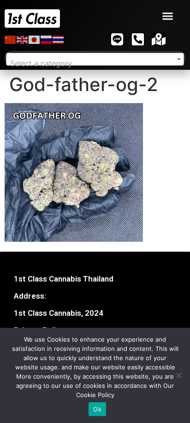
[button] (168, 16)
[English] (23, 39)
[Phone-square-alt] (138, 39)
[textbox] (95, 63)
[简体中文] (11, 39)
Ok (97, 409)
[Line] (117, 39)
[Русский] (47, 39)
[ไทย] (59, 39)
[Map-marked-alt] (159, 39)
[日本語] (35, 39)
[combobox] (95, 59)
